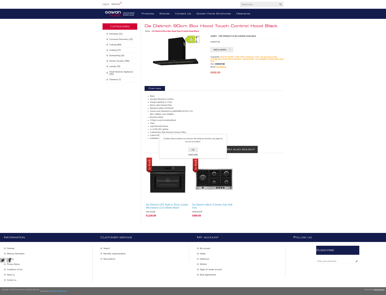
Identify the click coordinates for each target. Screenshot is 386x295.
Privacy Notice (13, 264)
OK (193, 150)
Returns (10, 259)
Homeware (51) (115, 34)
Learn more (193, 154)
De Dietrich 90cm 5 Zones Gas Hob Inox (212, 206)
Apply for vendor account (211, 269)
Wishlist (203, 264)
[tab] (155, 88)
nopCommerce (379, 289)
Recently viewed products (114, 254)
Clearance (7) (115, 79)
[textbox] (259, 4)
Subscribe (356, 261)
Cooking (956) (115, 45)
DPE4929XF (199, 160)
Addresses (204, 259)
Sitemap (10, 248)
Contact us (11, 280)
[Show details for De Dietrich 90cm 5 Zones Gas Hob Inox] (214, 179)
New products (109, 259)
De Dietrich (221, 67)
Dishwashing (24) (116, 55)
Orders (203, 254)
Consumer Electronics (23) (121, 39)
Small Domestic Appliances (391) (121, 73)
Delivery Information (15, 254)
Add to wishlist (220, 50)
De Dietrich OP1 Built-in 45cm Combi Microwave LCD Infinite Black (167, 206)
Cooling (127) (115, 50)
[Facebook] (8, 260)
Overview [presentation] (154, 88)
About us (11, 275)
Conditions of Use (14, 269)
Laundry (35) (114, 66)
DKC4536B (152, 160)
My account (205, 248)
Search (280, 4)
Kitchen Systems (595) (119, 61)
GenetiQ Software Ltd (58, 291)
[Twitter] (2, 260)
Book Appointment (208, 275)
